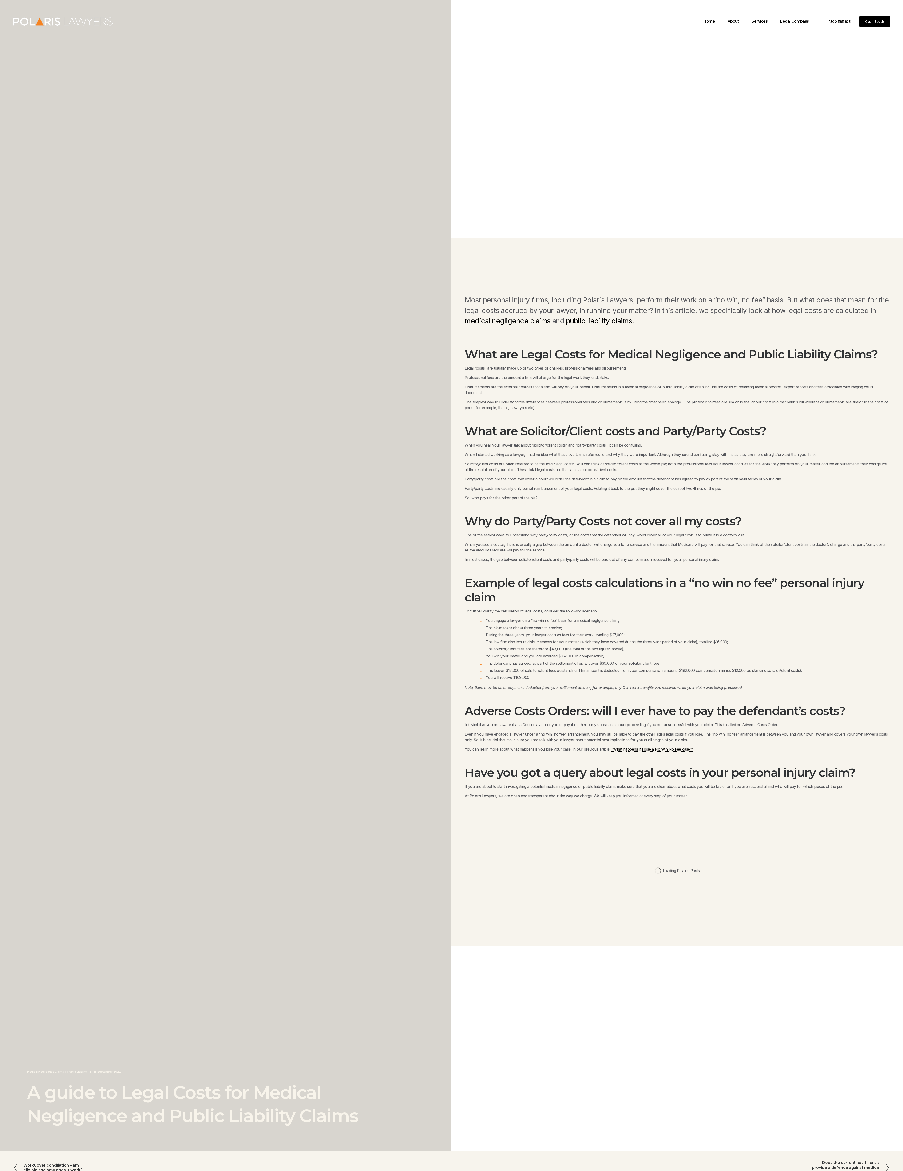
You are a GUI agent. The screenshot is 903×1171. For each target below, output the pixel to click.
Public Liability (77, 1071)
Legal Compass (794, 21)
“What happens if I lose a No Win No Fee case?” (652, 749)
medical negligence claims (508, 321)
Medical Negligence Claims (45, 1071)
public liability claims (599, 321)
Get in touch (874, 22)
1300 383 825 (839, 22)
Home (709, 21)
